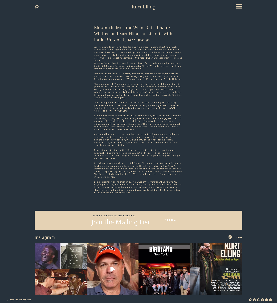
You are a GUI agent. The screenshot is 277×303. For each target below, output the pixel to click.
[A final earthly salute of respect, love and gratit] (61, 269)
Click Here (170, 220)
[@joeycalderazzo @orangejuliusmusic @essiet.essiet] (112, 269)
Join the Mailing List (20, 300)
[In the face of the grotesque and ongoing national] (164, 269)
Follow (237, 237)
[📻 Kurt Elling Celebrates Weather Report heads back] (216, 269)
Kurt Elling (144, 7)
